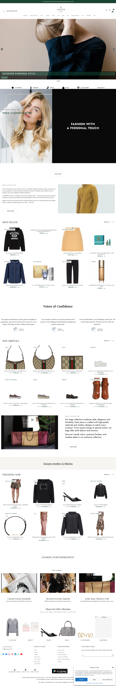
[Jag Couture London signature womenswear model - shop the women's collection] (58, 49)
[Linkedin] (15, 654)
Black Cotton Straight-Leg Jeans (72, 285)
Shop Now (4, 77)
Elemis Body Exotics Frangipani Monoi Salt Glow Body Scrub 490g (43, 231)
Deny (94, 679)
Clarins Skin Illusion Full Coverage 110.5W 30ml (102, 286)
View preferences (107, 679)
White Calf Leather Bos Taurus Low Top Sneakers (100, 371)
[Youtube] (21, 654)
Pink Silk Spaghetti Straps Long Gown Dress (43, 538)
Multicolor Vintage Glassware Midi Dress (100, 537)
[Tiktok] (18, 654)
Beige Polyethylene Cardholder (72, 371)
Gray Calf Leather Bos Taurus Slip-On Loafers (43, 404)
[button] (113, 667)
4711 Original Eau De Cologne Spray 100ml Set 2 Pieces (101, 253)
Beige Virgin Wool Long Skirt (72, 253)
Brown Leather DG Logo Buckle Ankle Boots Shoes (100, 404)
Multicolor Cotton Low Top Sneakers (15, 403)
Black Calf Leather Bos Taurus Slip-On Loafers (72, 404)
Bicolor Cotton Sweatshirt (14, 253)
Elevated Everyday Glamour (58, 598)
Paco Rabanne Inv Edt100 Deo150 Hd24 (43, 285)
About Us (101, 683)
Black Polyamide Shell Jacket (72, 537)
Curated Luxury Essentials (19, 598)
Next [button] (114, 49)
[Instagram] (9, 654)
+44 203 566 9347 (11, 11)
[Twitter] (3, 654)
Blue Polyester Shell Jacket (14, 285)
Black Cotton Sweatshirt (44, 505)
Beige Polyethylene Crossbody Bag (15, 371)
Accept (81, 679)
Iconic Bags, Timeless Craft (97, 598)
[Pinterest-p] (12, 654)
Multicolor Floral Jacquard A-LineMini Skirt (15, 505)
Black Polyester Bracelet (15, 537)
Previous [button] (2, 49)
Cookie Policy (89, 683)
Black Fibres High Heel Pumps (72, 505)
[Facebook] (6, 654)
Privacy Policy (95, 683)
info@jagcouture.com (7, 649)
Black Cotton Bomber (100, 505)
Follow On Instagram (57, 570)
